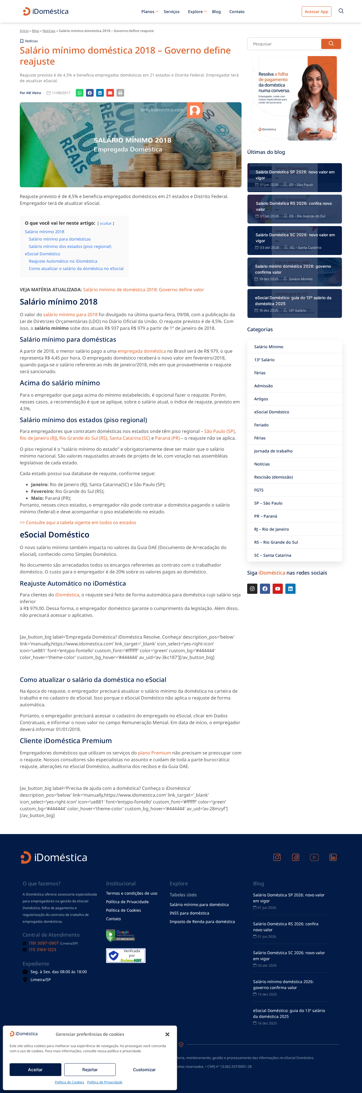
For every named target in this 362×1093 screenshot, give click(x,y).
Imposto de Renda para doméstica (202, 921)
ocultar (106, 223)
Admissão (263, 385)
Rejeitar (90, 1069)
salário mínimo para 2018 (70, 314)
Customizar (144, 1069)
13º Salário (264, 359)
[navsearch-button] (341, 11)
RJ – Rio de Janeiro (271, 529)
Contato (237, 11)
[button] (167, 1034)
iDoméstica (67, 595)
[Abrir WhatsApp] (347, 1078)
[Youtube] (278, 589)
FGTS (259, 490)
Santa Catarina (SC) (129, 438)
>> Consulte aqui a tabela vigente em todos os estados (78, 522)
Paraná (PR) (167, 438)
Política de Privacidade (104, 1082)
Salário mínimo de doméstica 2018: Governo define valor (143, 289)
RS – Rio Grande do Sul (276, 542)
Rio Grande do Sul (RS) (83, 438)
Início (24, 30)
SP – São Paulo (268, 503)
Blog (216, 11)
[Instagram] (252, 589)
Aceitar (35, 1069)
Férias (260, 372)
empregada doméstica (142, 351)
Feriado (261, 425)
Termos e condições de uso (131, 893)
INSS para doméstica (189, 913)
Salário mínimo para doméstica (199, 904)
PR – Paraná (265, 516)
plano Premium (154, 753)
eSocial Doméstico (271, 411)
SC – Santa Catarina (272, 555)
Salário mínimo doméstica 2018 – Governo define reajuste (125, 55)
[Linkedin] (290, 589)
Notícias (48, 30)
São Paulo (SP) (219, 431)
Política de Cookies (69, 1082)
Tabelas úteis (183, 895)
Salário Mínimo (268, 346)
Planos (147, 11)
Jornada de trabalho (273, 451)
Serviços (172, 11)
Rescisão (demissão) (273, 477)
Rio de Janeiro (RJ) (38, 438)
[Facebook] (265, 589)
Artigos (261, 398)
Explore (195, 11)
